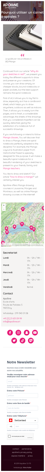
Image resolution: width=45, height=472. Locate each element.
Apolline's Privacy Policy (22, 452)
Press (30, 456)
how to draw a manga (21, 176)
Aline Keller (27, 467)
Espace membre (18, 456)
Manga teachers (11, 168)
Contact (16, 449)
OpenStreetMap (22, 245)
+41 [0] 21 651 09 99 (12, 318)
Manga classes (10, 137)
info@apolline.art (11, 321)
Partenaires (27, 449)
